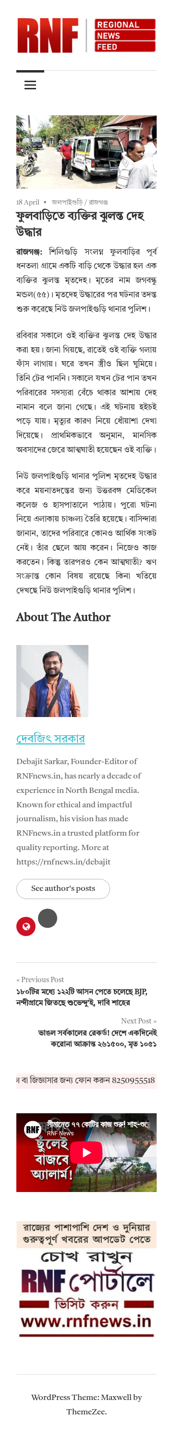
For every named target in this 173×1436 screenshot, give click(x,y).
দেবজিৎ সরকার (50, 739)
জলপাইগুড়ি (67, 202)
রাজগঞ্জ (98, 202)
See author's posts (63, 889)
